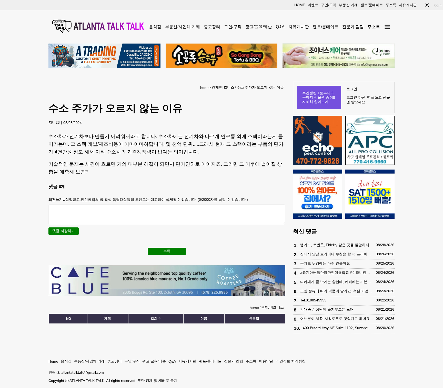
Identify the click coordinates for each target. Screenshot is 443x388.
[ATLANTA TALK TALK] (98, 27)
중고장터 (212, 27)
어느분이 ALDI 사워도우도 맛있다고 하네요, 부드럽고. (336, 319)
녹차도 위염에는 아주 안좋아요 (325, 263)
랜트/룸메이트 (371, 5)
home (299, 5)
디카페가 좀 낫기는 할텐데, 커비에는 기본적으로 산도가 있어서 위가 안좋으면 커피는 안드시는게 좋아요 (336, 282)
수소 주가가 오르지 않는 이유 (260, 87)
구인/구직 (328, 5)
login (437, 5)
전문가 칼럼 (353, 27)
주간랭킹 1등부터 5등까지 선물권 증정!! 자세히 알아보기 (318, 97)
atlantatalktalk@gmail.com (82, 372)
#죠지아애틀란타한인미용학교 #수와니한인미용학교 (336, 272)
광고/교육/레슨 (258, 27)
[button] (427, 5)
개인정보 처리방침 (291, 361)
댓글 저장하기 (63, 231)
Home (53, 361)
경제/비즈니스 (223, 87)
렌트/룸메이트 (325, 27)
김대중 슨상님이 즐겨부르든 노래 (327, 309)
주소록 (391, 5)
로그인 (351, 89)
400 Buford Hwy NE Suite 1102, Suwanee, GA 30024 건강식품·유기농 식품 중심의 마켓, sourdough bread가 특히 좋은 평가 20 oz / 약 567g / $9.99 (338, 328)
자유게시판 (408, 5)
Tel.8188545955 (313, 300)
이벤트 (313, 5)
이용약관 (266, 361)
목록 (166, 251)
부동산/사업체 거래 (182, 27)
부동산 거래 (348, 5)
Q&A (280, 27)
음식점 (155, 27)
